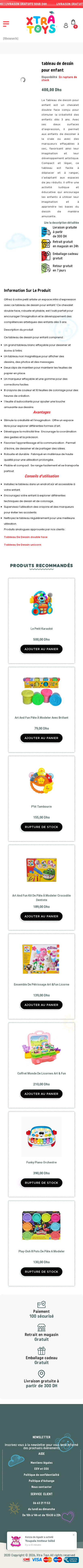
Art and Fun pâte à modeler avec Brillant (41, 717)
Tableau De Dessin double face (25, 537)
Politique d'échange (41, 1481)
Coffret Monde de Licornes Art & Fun (41, 1073)
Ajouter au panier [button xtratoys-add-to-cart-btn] (41, 649)
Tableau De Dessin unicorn (22, 545)
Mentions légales (42, 1463)
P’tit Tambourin (41, 806)
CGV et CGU (41, 1469)
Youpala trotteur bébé (40, 1540)
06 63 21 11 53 (41, 1503)
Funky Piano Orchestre (41, 1162)
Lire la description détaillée (61, 222)
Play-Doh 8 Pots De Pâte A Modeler (42, 1251)
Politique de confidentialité (41, 1475)
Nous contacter (41, 1487)
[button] (6, 24)
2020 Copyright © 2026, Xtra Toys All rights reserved (39, 1555)
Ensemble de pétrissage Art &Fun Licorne (41, 984)
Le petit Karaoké (42, 628)
